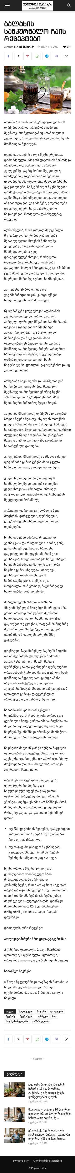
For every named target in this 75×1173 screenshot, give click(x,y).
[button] (7, 5)
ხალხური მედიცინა (17, 1021)
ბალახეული (25, 1011)
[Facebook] (8, 56)
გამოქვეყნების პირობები (47, 1160)
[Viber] (56, 56)
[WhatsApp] (37, 56)
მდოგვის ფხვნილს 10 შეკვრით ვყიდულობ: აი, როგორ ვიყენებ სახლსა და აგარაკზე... (49, 1113)
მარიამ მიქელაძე (24, 46)
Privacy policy (21, 1160)
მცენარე (10, 1016)
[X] (18, 56)
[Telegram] (46, 56)
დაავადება (56, 1011)
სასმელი (43, 1016)
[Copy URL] (66, 56)
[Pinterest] (27, 56)
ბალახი (41, 1011)
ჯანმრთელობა (40, 1021)
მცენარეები (26, 1016)
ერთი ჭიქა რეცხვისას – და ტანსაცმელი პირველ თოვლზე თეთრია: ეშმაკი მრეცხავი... (49, 1134)
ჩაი (54, 1016)
